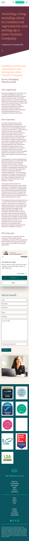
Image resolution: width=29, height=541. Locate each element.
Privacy (14, 509)
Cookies (14, 511)
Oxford (14, 503)
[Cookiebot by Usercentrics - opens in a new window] (20, 257)
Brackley (14, 502)
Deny (13, 282)
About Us (14, 481)
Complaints (14, 513)
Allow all (13, 277)
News (14, 487)
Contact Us (14, 491)
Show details (20, 273)
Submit (5, 350)
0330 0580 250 (20, 2)
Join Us (14, 489)
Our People (14, 485)
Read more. (8, 268)
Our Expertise (14, 483)
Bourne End (14, 500)
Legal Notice (14, 515)
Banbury (14, 497)
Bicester (14, 499)
